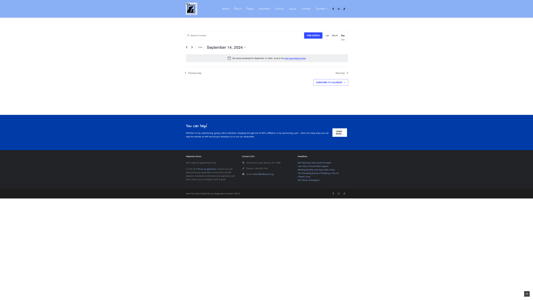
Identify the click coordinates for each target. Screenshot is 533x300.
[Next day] (192, 47)
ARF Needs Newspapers (309, 180)
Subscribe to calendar (329, 82)
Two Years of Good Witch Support (313, 166)
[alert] (267, 58)
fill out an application (207, 169)
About (237, 9)
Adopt (250, 9)
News (292, 9)
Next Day (340, 73)
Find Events (313, 35)
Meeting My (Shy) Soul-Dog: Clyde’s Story (316, 169)
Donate (320, 9)
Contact (306, 9)
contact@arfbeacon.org (262, 174)
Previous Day (195, 73)
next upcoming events (295, 58)
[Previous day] (186, 47)
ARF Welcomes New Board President (314, 162)
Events (280, 9)
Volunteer (265, 9)
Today (200, 47)
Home (225, 9)
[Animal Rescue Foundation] (191, 9)
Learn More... (339, 132)
